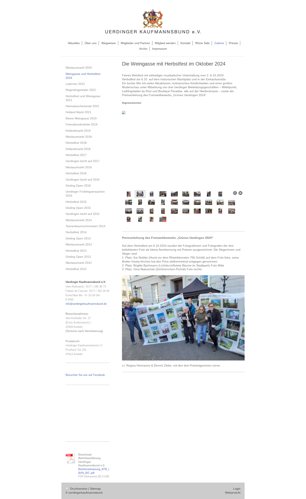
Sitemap (95, 488)
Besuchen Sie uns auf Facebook (85, 374)
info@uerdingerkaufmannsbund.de (86, 303)
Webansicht (232, 492)
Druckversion (78, 488)
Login (236, 488)
